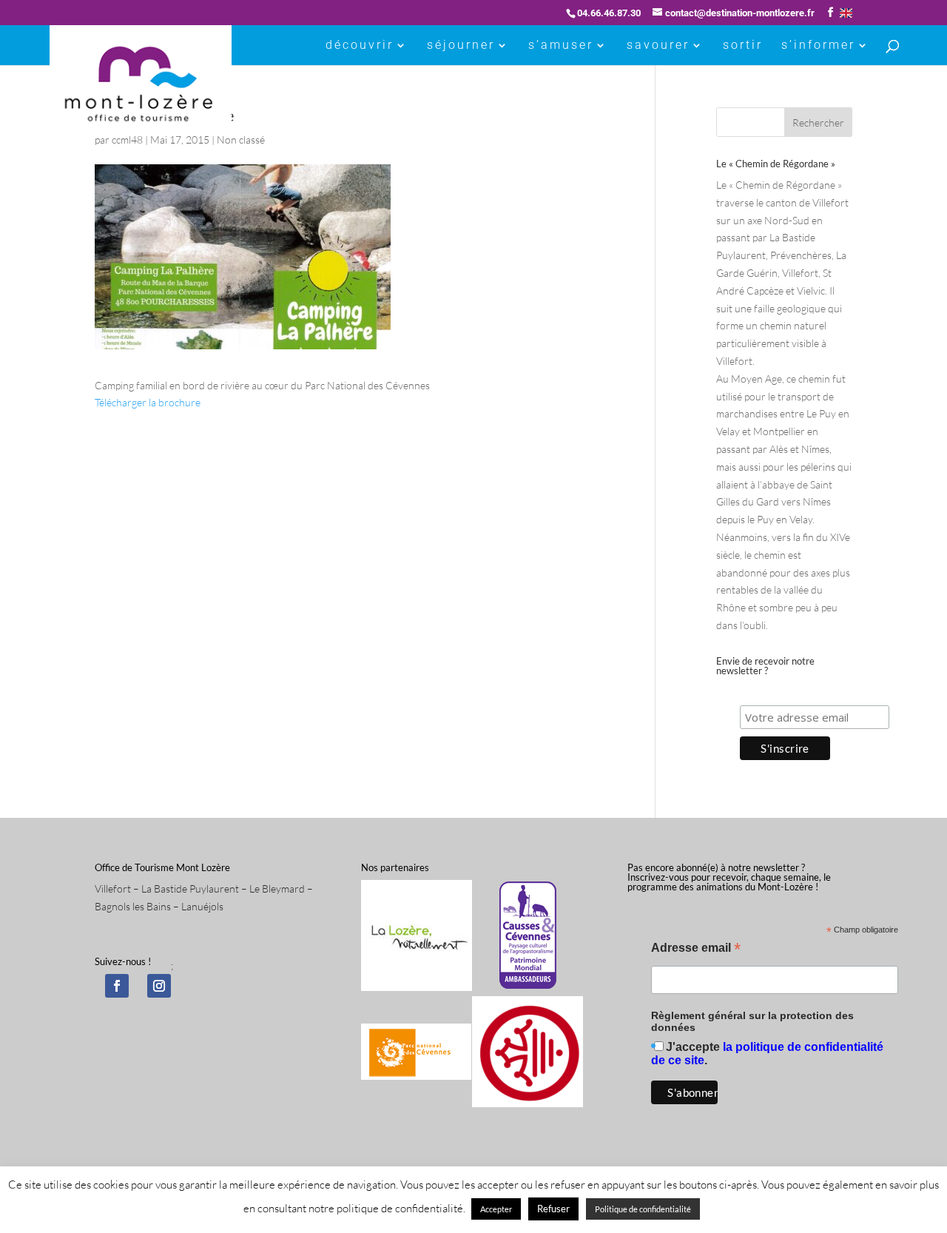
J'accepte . (767, 1053)
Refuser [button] (553, 1208)
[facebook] (117, 986)
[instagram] (159, 986)
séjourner (461, 46)
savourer (658, 46)
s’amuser (560, 46)
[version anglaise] (846, 13)
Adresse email (696, 949)
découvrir (360, 46)
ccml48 (127, 139)
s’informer (818, 46)
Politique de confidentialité (643, 1209)
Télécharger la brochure (147, 402)
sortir (743, 46)
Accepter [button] (496, 1209)
